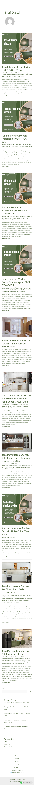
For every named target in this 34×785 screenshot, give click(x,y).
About (17, 761)
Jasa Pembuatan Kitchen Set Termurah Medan (15, 652)
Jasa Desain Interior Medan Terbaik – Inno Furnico (16, 342)
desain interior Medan (22, 73)
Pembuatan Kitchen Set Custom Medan (19, 467)
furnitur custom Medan (8, 290)
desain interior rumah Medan (23, 288)
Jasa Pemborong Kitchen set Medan (21, 658)
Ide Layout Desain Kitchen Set (14, 406)
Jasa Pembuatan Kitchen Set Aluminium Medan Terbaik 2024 (15, 589)
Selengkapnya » (6, 95)
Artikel (3, 73)
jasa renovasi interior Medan (16, 76)
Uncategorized (5, 464)
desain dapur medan (21, 216)
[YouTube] (17, 767)
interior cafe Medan (19, 290)
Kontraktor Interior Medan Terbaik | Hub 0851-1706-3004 (16, 531)
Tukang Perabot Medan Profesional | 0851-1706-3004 (15, 138)
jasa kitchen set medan (22, 144)
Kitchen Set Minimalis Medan (18, 220)
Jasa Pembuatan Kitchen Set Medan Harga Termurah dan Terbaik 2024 (16, 458)
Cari (3, 688)
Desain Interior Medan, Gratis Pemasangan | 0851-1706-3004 (16, 282)
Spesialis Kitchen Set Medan (9, 469)
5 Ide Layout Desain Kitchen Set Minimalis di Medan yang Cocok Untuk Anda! (17, 398)
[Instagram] (14, 767)
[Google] (19, 767)
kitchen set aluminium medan (14, 600)
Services (17, 758)
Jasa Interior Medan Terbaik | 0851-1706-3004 (17, 68)
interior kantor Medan (16, 74)
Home (17, 756)
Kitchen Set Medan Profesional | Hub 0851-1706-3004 (14, 210)
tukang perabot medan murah (19, 148)
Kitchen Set (5, 404)
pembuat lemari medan (21, 146)
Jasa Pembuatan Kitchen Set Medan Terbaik (13, 660)
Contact (17, 764)
